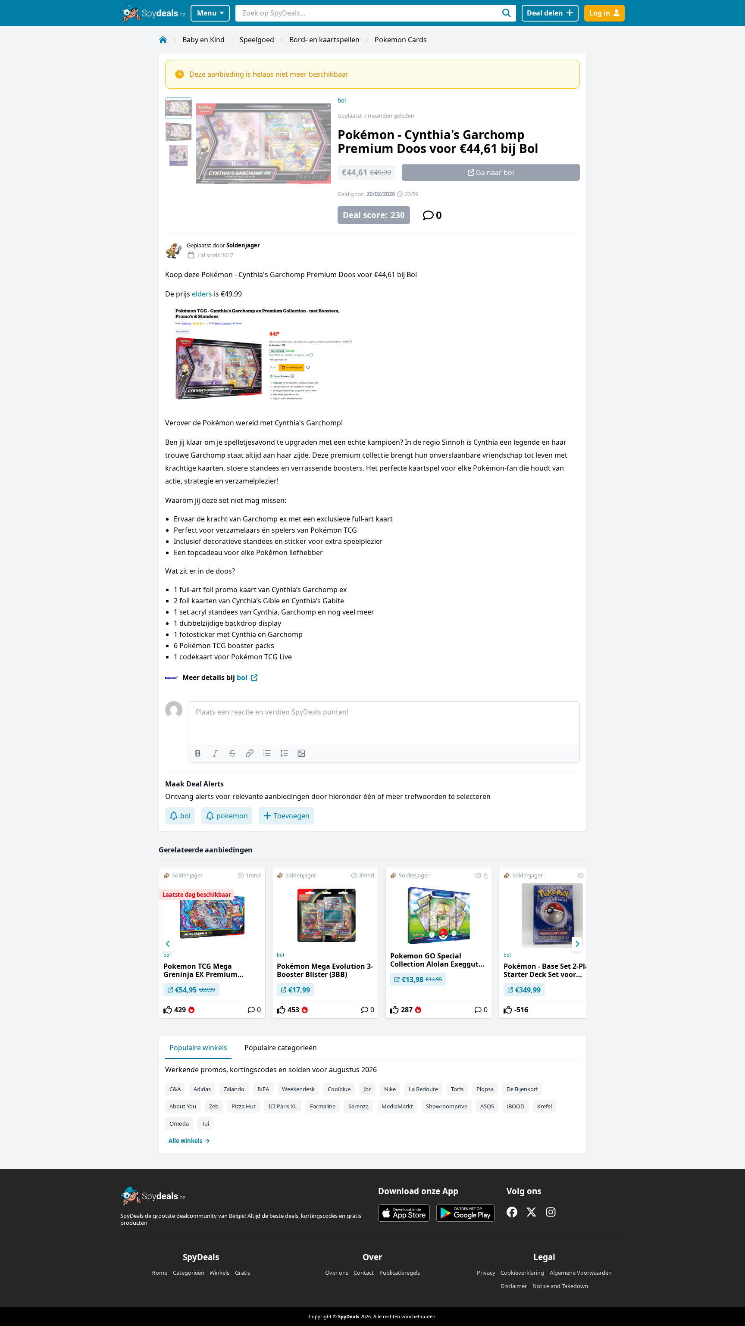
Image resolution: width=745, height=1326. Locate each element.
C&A (175, 1089)
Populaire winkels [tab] (198, 1047)
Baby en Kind (203, 39)
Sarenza (358, 1106)
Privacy (486, 1272)
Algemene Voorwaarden (581, 1272)
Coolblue (339, 1089)
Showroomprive (446, 1106)
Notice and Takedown (560, 1286)
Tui (205, 1123)
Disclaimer (514, 1286)
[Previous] (168, 944)
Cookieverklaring (522, 1272)
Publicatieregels (399, 1272)
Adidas (202, 1089)
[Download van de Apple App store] (404, 1213)
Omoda (179, 1123)
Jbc (367, 1089)
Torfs (457, 1089)
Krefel (544, 1106)
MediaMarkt (397, 1106)
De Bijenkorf (522, 1089)
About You (182, 1106)
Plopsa (485, 1089)
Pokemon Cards (401, 39)
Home (159, 1272)
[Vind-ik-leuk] (167, 1009)
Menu (207, 13)
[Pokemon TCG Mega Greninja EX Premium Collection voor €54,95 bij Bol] (212, 942)
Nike (390, 1089)
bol (342, 100)
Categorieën (188, 1272)
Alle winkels (185, 1141)
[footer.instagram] (550, 1212)
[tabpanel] (372, 1103)
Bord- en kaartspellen (324, 39)
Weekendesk (298, 1089)
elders (202, 294)
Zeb (214, 1106)
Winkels (219, 1272)
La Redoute (423, 1089)
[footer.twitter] (531, 1212)
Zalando (234, 1089)
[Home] (163, 39)
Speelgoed (257, 39)
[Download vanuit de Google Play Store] (465, 1213)
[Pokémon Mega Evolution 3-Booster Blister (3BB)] (325, 942)
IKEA (263, 1089)
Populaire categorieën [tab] (280, 1047)
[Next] (577, 944)
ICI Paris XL (283, 1106)
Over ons (336, 1272)
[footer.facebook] (512, 1212)
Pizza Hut (244, 1106)
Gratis (242, 1272)
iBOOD (515, 1106)
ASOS (487, 1106)
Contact (364, 1272)
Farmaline (322, 1106)
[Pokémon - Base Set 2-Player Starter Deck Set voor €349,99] (552, 942)
